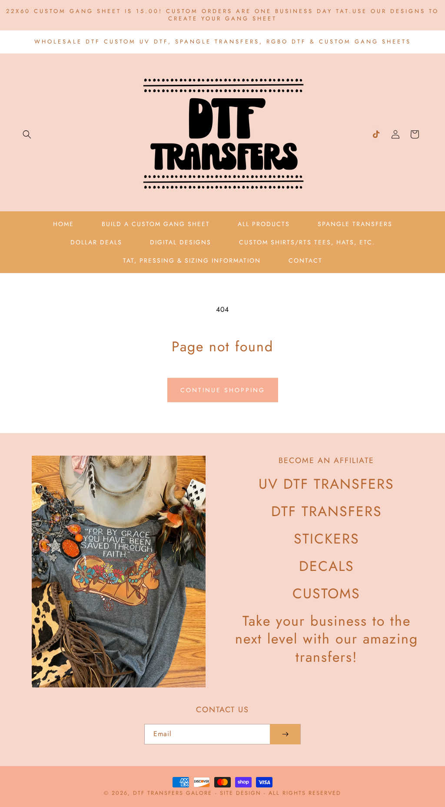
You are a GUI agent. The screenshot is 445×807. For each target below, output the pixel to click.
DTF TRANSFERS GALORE (172, 793)
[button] (27, 134)
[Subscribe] (285, 734)
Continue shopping (222, 390)
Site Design (240, 793)
